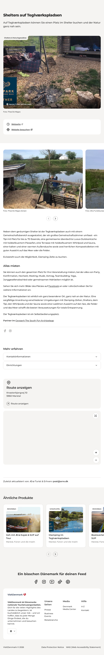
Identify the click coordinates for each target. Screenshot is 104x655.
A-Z (82, 606)
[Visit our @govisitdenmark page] (60, 581)
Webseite (16, 124)
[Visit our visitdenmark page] (52, 581)
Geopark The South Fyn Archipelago (34, 320)
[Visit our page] (44, 581)
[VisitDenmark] (17, 594)
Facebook (53, 286)
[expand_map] (96, 416)
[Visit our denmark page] (36, 581)
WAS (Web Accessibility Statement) (83, 647)
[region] (52, 438)
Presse (47, 610)
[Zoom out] (96, 460)
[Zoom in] (96, 452)
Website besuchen (20, 129)
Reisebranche (51, 620)
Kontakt (85, 610)
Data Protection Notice (52, 647)
